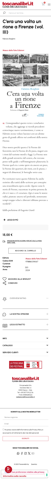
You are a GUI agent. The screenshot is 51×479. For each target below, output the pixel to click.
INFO (5, 338)
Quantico (34, 464)
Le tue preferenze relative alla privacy (26, 472)
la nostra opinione (19, 314)
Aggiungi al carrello (25, 251)
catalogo (8, 345)
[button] (49, 5)
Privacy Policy (37, 430)
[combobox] (21, 13)
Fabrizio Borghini (9, 39)
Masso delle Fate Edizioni (13, 50)
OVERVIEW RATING (18, 298)
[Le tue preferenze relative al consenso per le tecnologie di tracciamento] (47, 475)
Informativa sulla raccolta (14, 476)
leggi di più (12, 220)
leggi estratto (17, 324)
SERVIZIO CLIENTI (10, 352)
